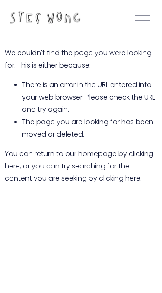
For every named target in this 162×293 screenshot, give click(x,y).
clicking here (119, 178)
